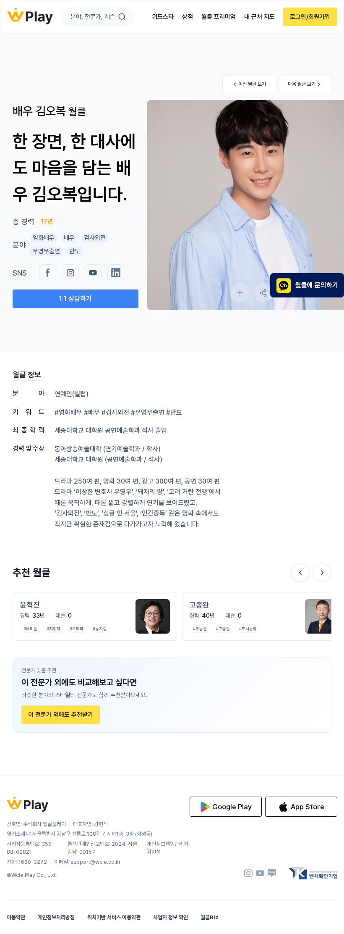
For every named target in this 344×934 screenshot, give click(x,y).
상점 (187, 17)
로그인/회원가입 (310, 17)
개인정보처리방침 (56, 917)
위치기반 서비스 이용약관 (114, 917)
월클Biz (210, 917)
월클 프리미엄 (218, 17)
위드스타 (163, 17)
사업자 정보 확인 (170, 917)
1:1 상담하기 (75, 299)
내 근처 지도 (259, 17)
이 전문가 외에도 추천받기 (60, 714)
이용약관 (16, 917)
